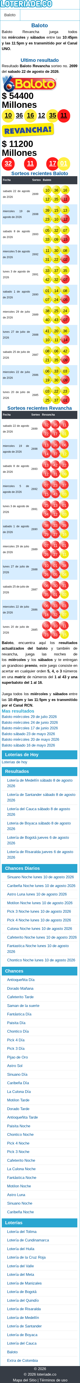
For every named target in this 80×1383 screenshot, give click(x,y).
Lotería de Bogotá (21, 1292)
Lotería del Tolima (21, 1232)
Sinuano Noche (19, 1203)
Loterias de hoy (14, 762)
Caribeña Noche (20, 1212)
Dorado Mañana (20, 988)
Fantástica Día (19, 1014)
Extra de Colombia (22, 1360)
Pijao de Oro (17, 1057)
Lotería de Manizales (24, 1283)
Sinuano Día (17, 1074)
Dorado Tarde (18, 1109)
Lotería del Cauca (21, 1343)
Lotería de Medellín (23, 1318)
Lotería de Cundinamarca (28, 1240)
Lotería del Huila (20, 1249)
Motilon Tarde (18, 1100)
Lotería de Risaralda (24, 1309)
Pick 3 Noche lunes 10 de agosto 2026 (39, 911)
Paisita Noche (18, 1126)
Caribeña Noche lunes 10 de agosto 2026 (41, 886)
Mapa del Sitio (24, 1380)
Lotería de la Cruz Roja (26, 1257)
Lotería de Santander (24, 1326)
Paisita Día (16, 1023)
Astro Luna (16, 1195)
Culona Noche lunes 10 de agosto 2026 (39, 929)
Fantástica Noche (21, 1178)
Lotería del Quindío (23, 1300)
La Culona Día (19, 1092)
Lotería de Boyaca (22, 1335)
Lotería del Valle (20, 1266)
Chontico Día (18, 1031)
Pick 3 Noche (18, 1152)
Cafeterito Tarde (20, 997)
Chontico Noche (20, 1134)
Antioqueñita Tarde (22, 1117)
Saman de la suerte (23, 1006)
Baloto (10, 15)
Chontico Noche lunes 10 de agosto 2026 (41, 960)
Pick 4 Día (15, 1040)
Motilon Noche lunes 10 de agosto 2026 (39, 903)
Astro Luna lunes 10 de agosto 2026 (37, 894)
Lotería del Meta (20, 1274)
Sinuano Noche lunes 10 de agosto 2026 (40, 877)
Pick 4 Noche (18, 1143)
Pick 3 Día (15, 1048)
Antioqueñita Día (20, 980)
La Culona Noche (21, 1169)
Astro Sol (14, 1066)
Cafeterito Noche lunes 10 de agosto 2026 (42, 937)
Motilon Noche (19, 1186)
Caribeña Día (18, 1083)
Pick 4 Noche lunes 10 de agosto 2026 (39, 920)
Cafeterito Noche (21, 1160)
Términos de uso (53, 1380)
